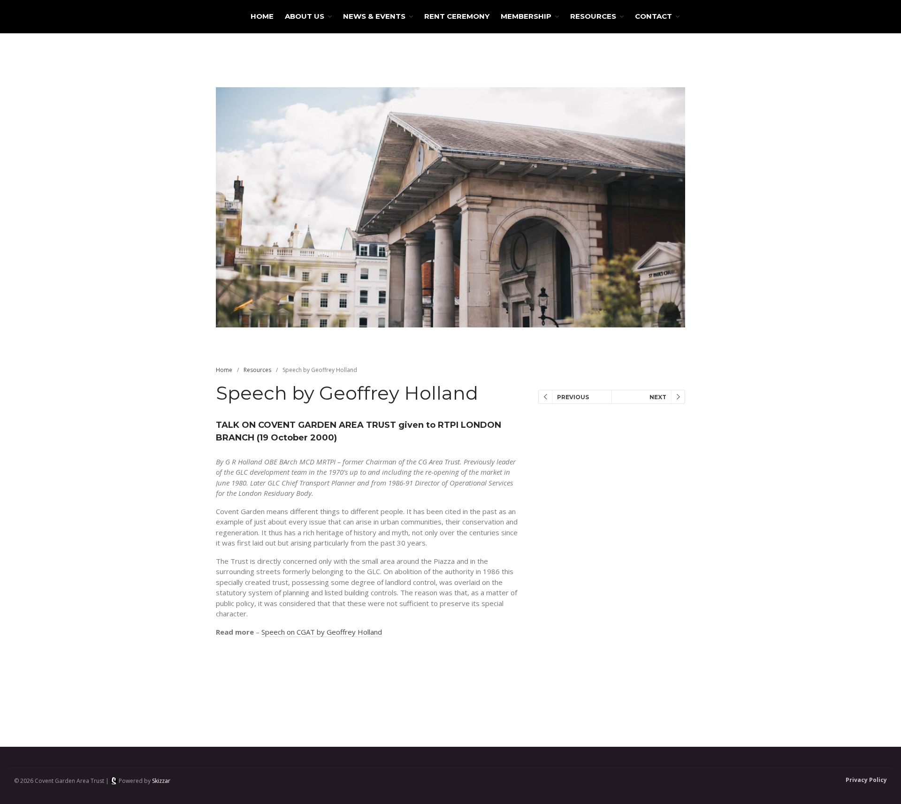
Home (262, 16)
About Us (304, 16)
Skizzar (161, 781)
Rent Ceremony (456, 16)
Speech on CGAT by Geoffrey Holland (321, 632)
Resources (593, 16)
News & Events (374, 16)
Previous (573, 397)
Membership (526, 16)
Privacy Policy (866, 780)
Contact (653, 16)
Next (657, 397)
